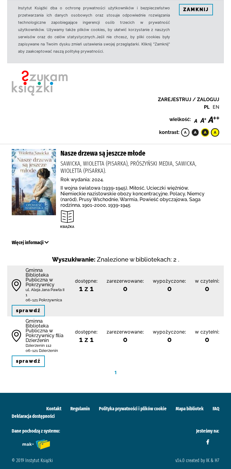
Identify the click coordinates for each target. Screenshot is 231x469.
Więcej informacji (28, 242)
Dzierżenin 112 (38, 345)
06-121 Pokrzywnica (44, 300)
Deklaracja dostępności (33, 416)
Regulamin (80, 409)
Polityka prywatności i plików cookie (133, 409)
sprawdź (28, 310)
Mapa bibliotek (190, 409)
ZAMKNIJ (196, 9)
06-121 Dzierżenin (42, 350)
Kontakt (53, 409)
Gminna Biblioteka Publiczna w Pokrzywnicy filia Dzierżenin (44, 330)
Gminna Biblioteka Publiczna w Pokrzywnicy (40, 277)
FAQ (216, 409)
